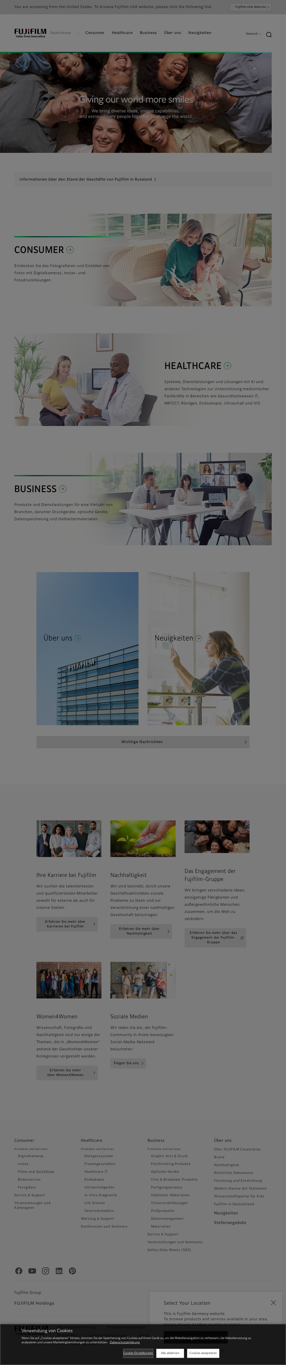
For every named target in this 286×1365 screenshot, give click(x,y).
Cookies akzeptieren (203, 1353)
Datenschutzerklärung (125, 1342)
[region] (143, 1344)
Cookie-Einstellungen (138, 1353)
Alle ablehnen (170, 1353)
